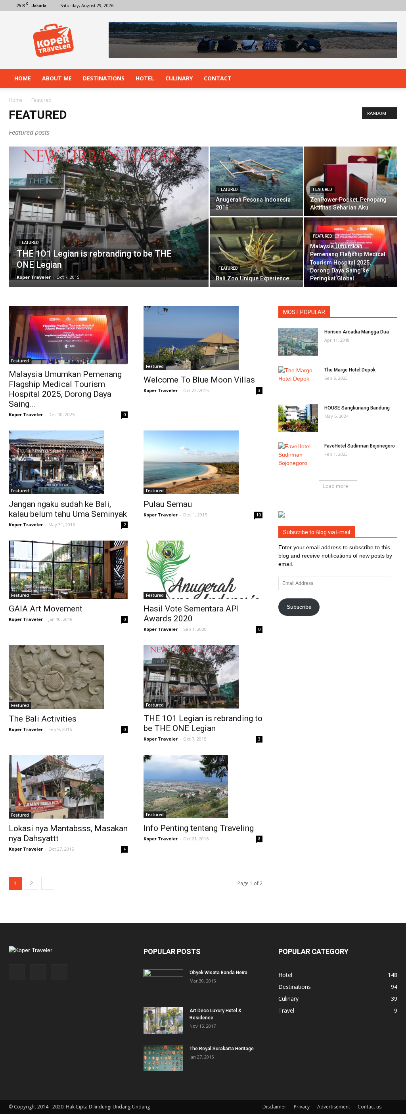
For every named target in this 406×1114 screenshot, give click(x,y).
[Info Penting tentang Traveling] (203, 786)
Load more (335, 486)
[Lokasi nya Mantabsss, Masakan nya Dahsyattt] (68, 787)
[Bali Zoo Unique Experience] (256, 248)
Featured (28, 242)
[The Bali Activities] (68, 677)
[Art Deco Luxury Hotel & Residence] (163, 1020)
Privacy (302, 1106)
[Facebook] (365, 5)
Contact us (369, 1106)
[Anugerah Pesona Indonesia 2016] (256, 178)
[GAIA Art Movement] (68, 570)
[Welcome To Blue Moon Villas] (203, 338)
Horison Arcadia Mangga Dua (356, 332)
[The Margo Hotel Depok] (298, 380)
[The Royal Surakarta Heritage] (163, 1058)
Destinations (103, 78)
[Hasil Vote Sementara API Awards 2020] (203, 570)
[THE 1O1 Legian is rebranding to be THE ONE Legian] (109, 213)
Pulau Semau (168, 504)
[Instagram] (378, 5)
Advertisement (333, 1106)
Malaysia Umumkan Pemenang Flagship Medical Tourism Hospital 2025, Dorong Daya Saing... (65, 389)
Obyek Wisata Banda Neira (218, 972)
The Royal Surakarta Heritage (222, 1048)
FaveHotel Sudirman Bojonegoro (359, 446)
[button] (387, 78)
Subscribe (299, 607)
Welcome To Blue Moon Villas (199, 380)
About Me (57, 78)
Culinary (179, 78)
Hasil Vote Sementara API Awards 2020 (191, 613)
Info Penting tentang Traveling (199, 828)
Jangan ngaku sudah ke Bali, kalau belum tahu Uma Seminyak (68, 509)
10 (258, 515)
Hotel (145, 78)
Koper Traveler (34, 277)
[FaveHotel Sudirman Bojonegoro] (298, 456)
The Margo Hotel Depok (349, 370)
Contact (218, 78)
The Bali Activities (43, 719)
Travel (286, 1010)
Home (22, 78)
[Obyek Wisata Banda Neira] (163, 982)
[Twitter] (391, 5)
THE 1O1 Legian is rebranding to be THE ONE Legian (203, 723)
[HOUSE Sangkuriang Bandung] (298, 418)
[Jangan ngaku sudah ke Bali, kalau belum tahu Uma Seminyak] (68, 462)
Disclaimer (274, 1106)
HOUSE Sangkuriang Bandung (357, 408)
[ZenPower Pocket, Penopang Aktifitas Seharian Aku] (350, 181)
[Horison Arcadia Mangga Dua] (298, 342)
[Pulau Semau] (203, 462)
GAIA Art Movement (45, 608)
